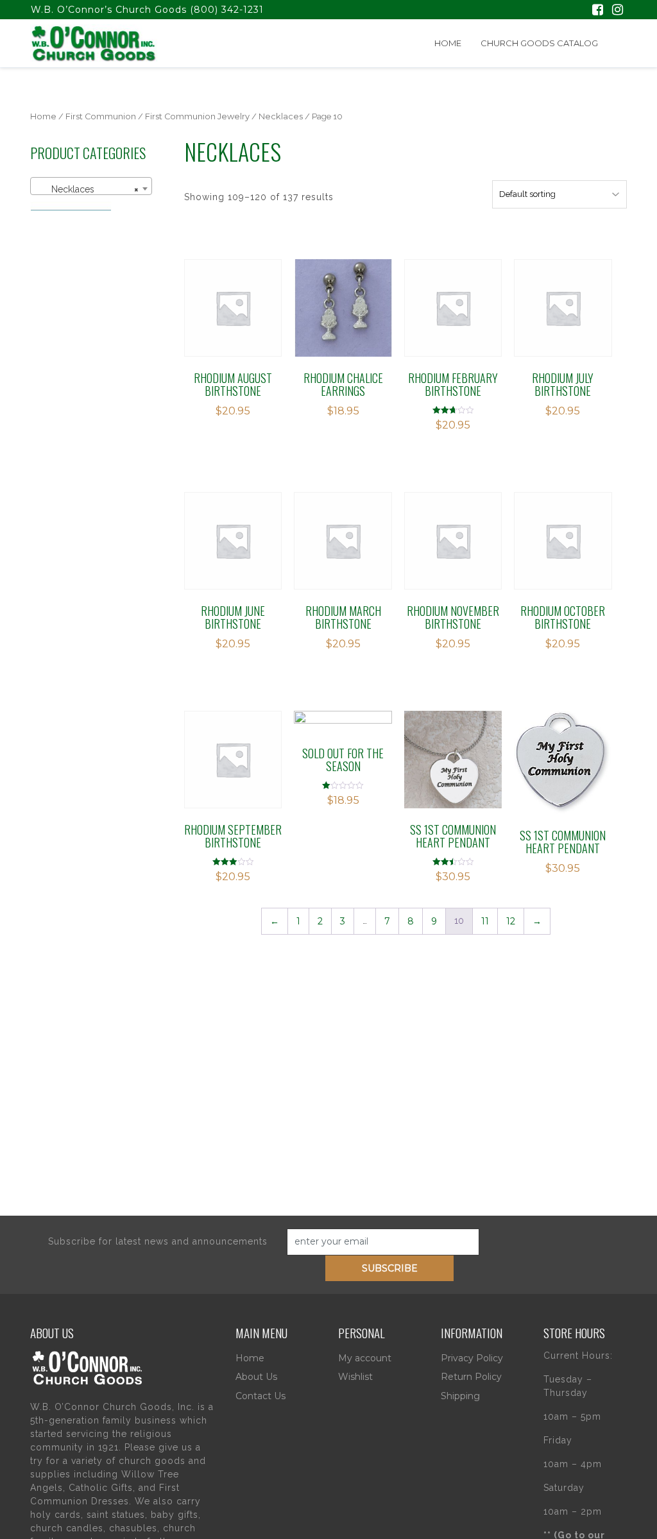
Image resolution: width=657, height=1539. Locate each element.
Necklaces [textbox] (87, 189)
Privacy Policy (472, 1358)
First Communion (100, 116)
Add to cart (240, 312)
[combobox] (91, 186)
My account (364, 1358)
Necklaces (281, 116)
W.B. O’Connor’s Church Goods (109, 9)
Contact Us (260, 1396)
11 (485, 921)
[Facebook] (597, 11)
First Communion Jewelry (197, 116)
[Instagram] (617, 11)
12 (510, 921)
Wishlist (355, 1376)
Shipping (460, 1396)
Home (447, 43)
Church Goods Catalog (539, 43)
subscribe (390, 1268)
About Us (256, 1376)
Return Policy (471, 1376)
